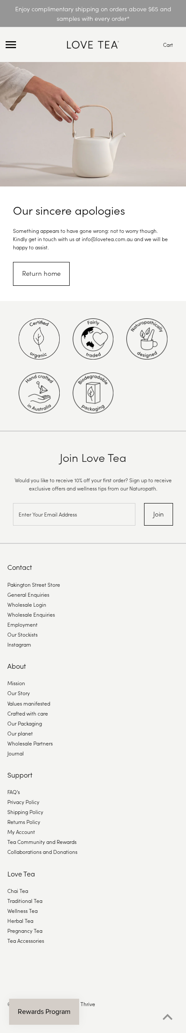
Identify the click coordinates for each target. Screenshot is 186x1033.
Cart (168, 44)
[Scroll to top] (167, 1017)
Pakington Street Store (33, 584)
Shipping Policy (25, 811)
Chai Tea (17, 890)
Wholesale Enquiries (31, 614)
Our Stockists (22, 634)
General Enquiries (28, 594)
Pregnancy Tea (24, 930)
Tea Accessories (25, 940)
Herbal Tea (20, 920)
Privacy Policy (23, 801)
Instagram (19, 644)
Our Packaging (24, 723)
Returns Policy (23, 821)
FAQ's (13, 791)
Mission (16, 682)
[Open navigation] (33, 44)
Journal (15, 753)
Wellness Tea (22, 910)
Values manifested (28, 703)
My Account (21, 831)
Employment (22, 624)
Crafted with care (27, 713)
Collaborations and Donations (42, 851)
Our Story (18, 692)
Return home (41, 273)
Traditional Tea (24, 900)
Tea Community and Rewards (42, 841)
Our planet (20, 733)
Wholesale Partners (30, 743)
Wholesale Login (26, 604)
